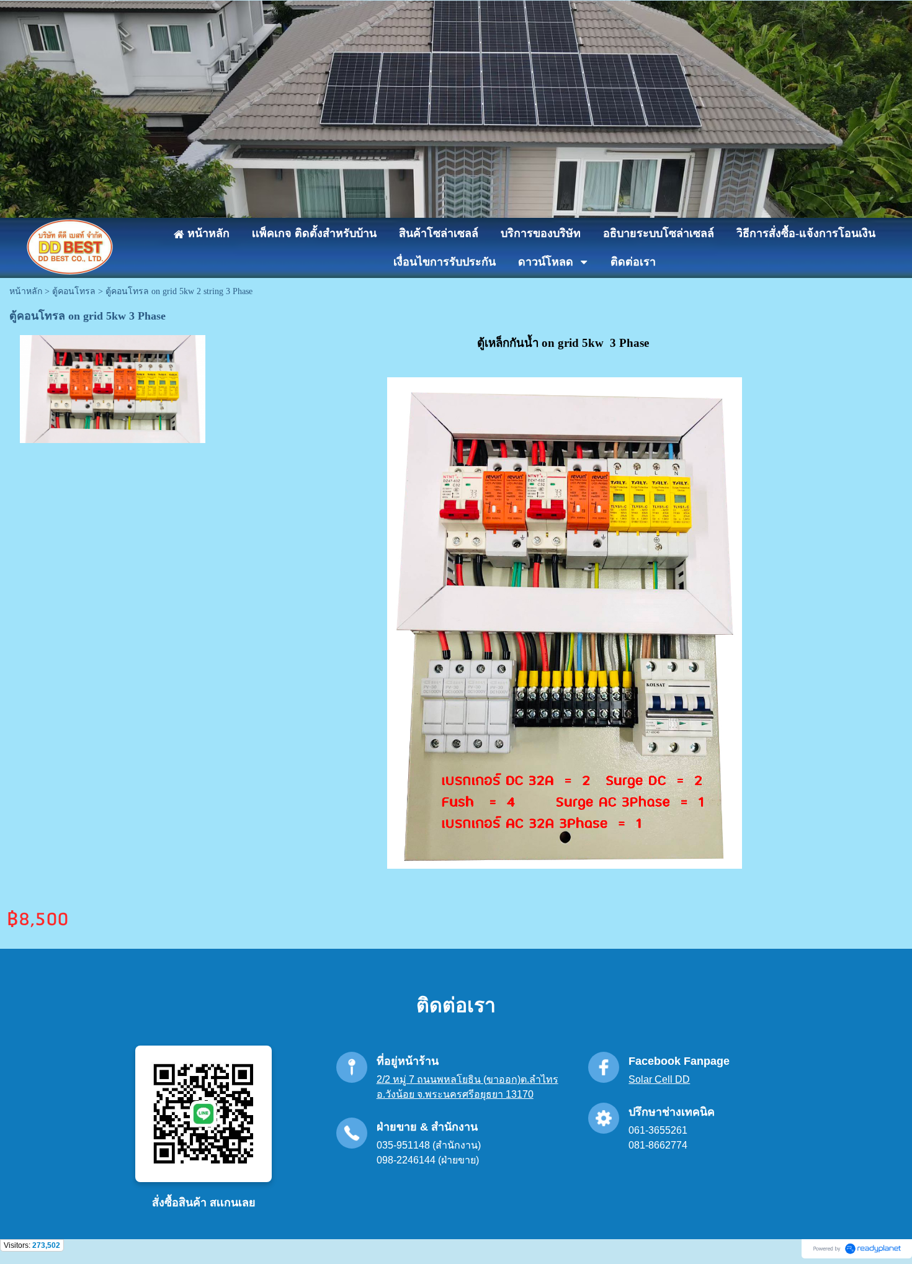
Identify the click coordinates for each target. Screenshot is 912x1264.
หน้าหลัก (25, 291)
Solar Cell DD (659, 1079)
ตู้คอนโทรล (74, 291)
